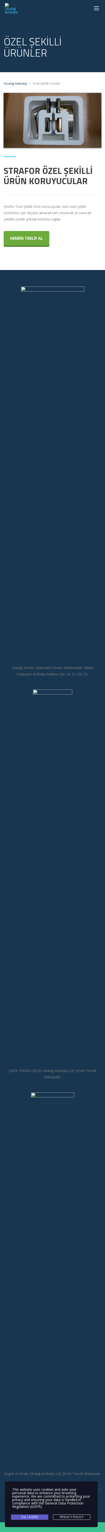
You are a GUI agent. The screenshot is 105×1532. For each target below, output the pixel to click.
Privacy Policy (72, 1517)
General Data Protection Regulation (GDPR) (48, 1505)
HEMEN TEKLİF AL (26, 238)
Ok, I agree (29, 1517)
